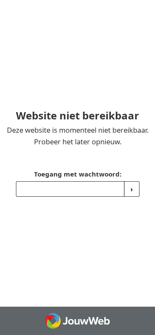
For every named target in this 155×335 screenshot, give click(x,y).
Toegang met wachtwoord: (77, 174)
